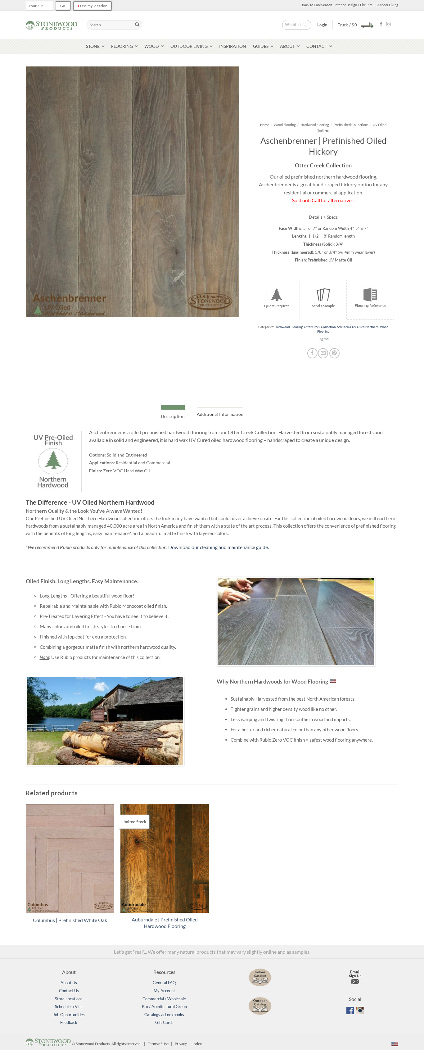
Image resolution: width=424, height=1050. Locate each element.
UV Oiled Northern (365, 327)
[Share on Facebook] (312, 353)
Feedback (68, 1022)
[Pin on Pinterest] (334, 353)
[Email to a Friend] (323, 353)
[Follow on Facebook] (381, 24)
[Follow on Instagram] (388, 24)
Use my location (92, 6)
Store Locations (69, 998)
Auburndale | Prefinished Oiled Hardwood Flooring (165, 922)
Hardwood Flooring (314, 125)
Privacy (181, 1043)
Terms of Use (158, 1043)
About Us (69, 982)
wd (326, 339)
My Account (164, 990)
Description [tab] (173, 416)
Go (62, 6)
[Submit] (137, 25)
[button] (354, 24)
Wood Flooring (285, 125)
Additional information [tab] (220, 414)
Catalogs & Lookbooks (164, 1014)
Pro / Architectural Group (164, 1006)
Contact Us (69, 990)
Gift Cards (164, 1022)
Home (264, 125)
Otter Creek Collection (320, 327)
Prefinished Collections (351, 125)
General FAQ (164, 982)
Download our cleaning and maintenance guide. (218, 547)
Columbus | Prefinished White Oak (70, 920)
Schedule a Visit (69, 1006)
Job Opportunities (69, 1014)
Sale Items (344, 327)
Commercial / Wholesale (164, 998)
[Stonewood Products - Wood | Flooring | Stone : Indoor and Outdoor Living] (51, 24)
